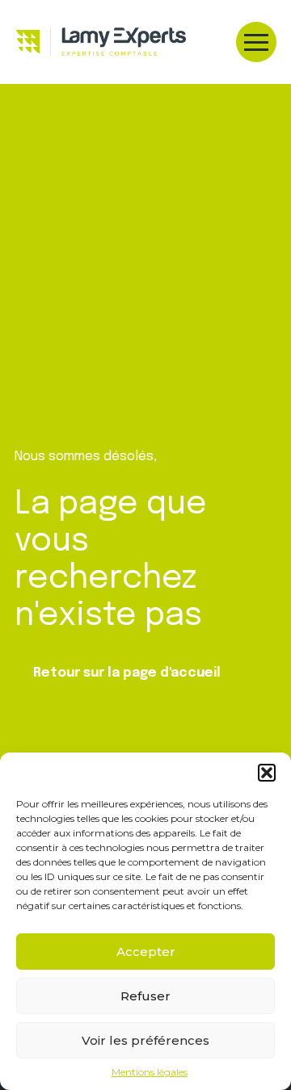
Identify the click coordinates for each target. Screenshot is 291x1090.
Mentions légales (150, 1072)
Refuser (145, 996)
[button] (267, 773)
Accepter (145, 951)
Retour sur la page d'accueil (127, 673)
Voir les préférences (145, 1040)
